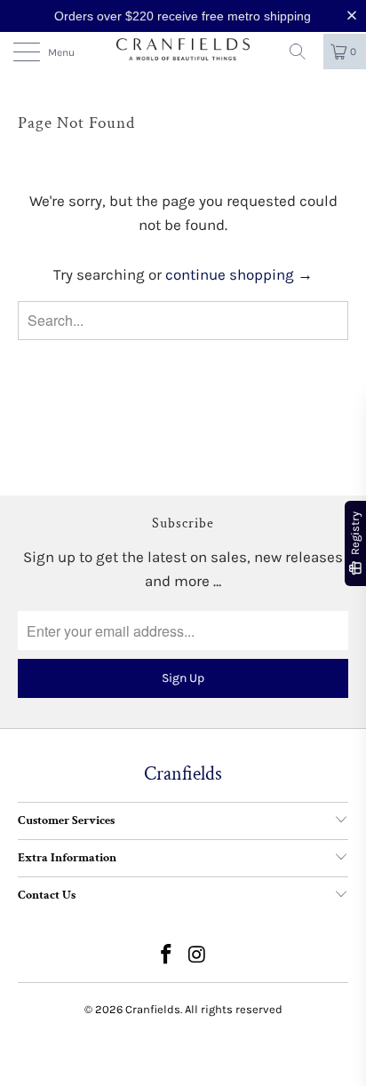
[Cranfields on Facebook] (167, 956)
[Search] (304, 51)
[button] (355, 16)
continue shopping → (239, 274)
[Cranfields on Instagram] (198, 956)
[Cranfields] (183, 49)
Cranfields (152, 1009)
